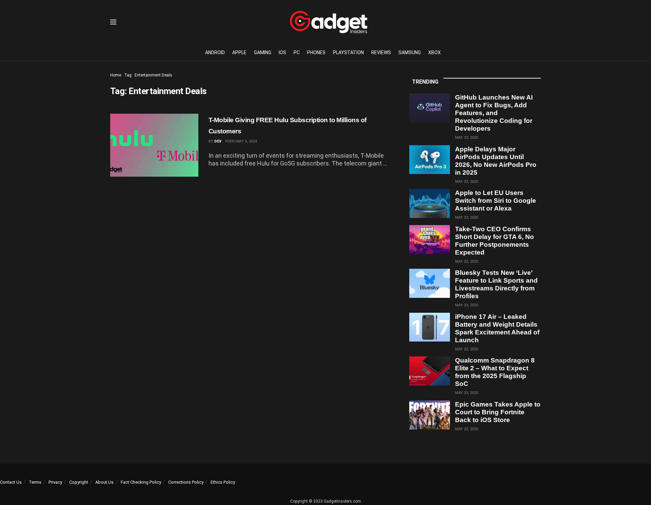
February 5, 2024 (241, 141)
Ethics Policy (223, 482)
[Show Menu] (113, 22)
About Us (104, 482)
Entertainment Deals (153, 75)
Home (115, 75)
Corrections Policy (185, 482)
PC (297, 52)
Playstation (348, 52)
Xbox (434, 52)
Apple (239, 52)
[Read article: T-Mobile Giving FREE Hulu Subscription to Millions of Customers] (154, 145)
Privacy (55, 482)
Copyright (78, 482)
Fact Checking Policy (141, 482)
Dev (217, 141)
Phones (316, 52)
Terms (35, 482)
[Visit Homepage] (328, 22)
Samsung (409, 52)
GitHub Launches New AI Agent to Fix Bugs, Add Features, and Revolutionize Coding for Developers (494, 113)
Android (215, 52)
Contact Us (11, 482)
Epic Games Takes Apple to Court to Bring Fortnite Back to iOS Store (497, 412)
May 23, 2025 (466, 137)
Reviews (381, 52)
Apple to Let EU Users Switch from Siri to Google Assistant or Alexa (495, 200)
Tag (128, 75)
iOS (282, 52)
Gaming (262, 52)
